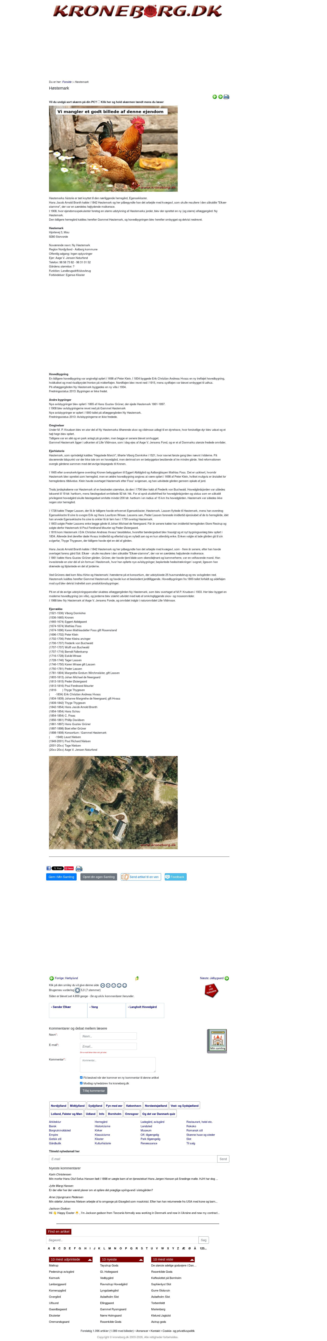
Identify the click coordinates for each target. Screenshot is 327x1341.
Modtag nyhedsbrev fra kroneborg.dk (106, 1083)
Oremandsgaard (59, 1322)
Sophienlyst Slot (161, 1284)
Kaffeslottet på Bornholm (166, 1278)
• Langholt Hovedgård (142, 1007)
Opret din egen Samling (99, 877)
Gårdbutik (55, 1143)
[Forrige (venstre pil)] (215, 96)
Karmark (54, 1278)
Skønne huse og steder (200, 1135)
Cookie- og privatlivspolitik (179, 1331)
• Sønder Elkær (61, 1007)
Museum (146, 1130)
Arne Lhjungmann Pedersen (66, 1197)
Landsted (146, 1126)
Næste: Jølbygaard (212, 978)
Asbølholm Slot (109, 1297)
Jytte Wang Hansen (61, 1186)
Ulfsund (53, 1303)
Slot (188, 1139)
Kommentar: (57, 1059)
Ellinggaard (107, 1303)
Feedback (177, 877)
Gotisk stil (55, 1139)
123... (203, 1248)
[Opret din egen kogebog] (216, 1041)
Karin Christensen (60, 1174)
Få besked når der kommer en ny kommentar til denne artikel (121, 1077)
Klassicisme (102, 1135)
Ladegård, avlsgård (152, 1122)
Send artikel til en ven (144, 877)
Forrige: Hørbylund (66, 978)
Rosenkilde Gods (110, 1322)
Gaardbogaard (58, 1309)
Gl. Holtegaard (109, 1271)
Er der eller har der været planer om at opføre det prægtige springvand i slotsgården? (101, 1190)
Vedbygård (106, 1278)
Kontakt (155, 1331)
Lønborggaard (57, 1284)
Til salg (190, 1143)
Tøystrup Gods (109, 1265)
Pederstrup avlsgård (61, 1271)
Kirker (98, 1130)
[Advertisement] (30, 57)
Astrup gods (158, 1322)
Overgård (55, 1297)
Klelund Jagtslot (161, 1315)
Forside (67, 82)
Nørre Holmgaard (110, 1315)
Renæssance (149, 1143)
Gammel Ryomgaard (113, 1309)
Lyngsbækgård (109, 1290)
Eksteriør (54, 1315)
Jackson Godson (59, 1208)
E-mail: (54, 1045)
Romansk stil (194, 1130)
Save (70, 868)
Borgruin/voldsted (60, 1130)
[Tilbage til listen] (137, 978)
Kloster (99, 1139)
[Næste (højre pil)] (220, 96)
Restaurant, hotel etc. (199, 1122)
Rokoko (191, 1126)
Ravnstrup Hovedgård (113, 1284)
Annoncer (142, 1331)
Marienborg (158, 1309)
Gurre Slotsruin (160, 1290)
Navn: (53, 1034)
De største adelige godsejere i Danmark (175, 1265)
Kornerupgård (57, 1290)
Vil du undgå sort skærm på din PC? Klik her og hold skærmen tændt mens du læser (106, 102)
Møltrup (53, 1265)
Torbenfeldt (158, 1303)
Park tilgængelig (150, 1139)
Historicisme (102, 1126)
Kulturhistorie (103, 1143)
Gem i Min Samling (61, 877)
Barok (52, 1126)
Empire (53, 1135)
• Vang (94, 1007)
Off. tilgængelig (150, 1135)
